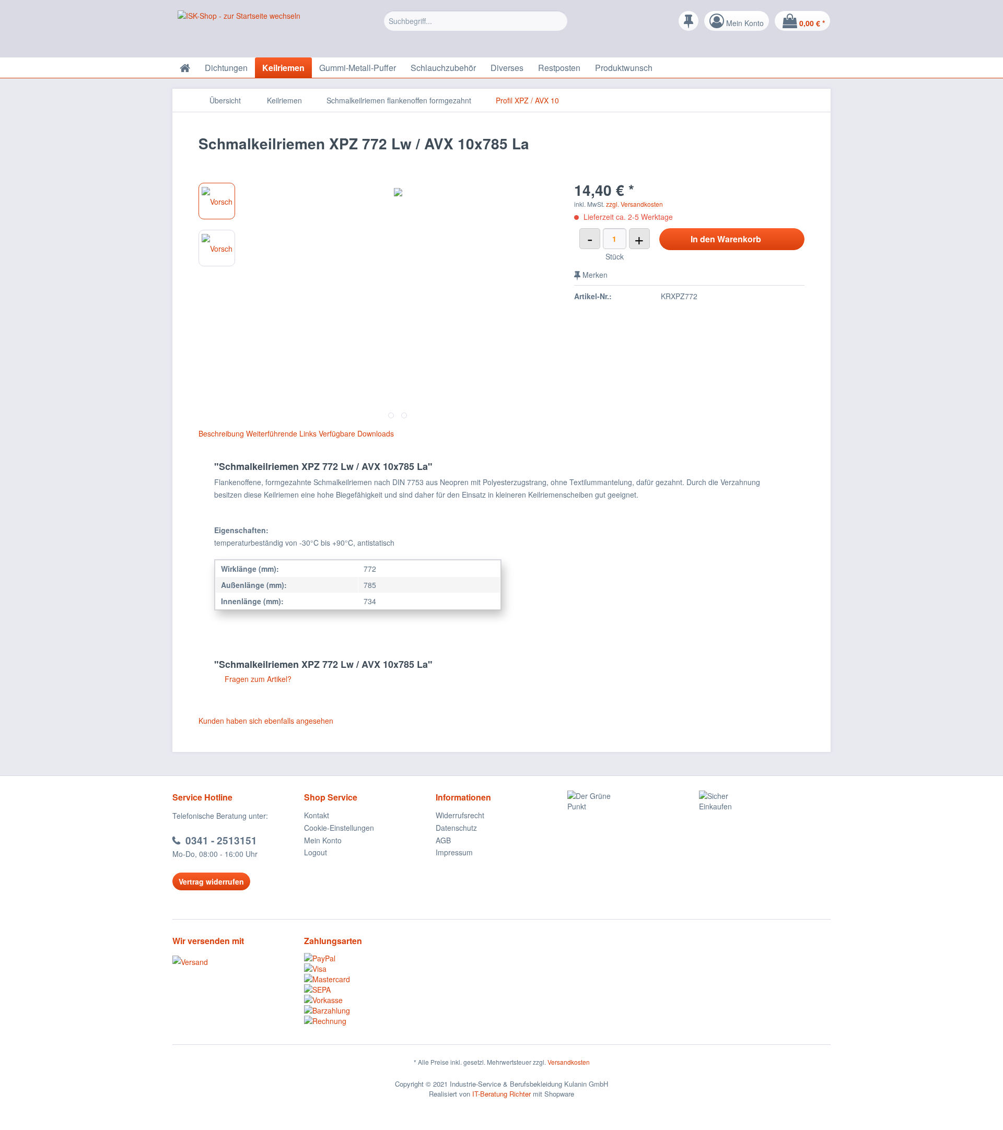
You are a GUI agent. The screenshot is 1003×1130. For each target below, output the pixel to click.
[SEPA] (370, 989)
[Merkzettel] (688, 20)
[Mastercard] (370, 979)
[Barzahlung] (370, 1010)
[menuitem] (475, 28)
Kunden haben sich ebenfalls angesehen (266, 720)
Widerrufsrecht (460, 815)
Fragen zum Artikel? (257, 679)
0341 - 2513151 (221, 840)
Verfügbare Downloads (356, 433)
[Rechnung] (370, 1021)
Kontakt (316, 815)
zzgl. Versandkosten (634, 203)
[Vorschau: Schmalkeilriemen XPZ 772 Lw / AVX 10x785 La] (217, 201)
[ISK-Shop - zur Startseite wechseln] (239, 31)
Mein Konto (323, 840)
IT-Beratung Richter (501, 1094)
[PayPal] (370, 958)
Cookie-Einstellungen (339, 827)
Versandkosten (568, 1061)
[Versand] (235, 962)
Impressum (454, 852)
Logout (315, 852)
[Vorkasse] (370, 1000)
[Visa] (370, 968)
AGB (443, 840)
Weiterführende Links (281, 433)
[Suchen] (558, 20)
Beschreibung (221, 433)
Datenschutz (456, 827)
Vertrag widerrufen (211, 881)
